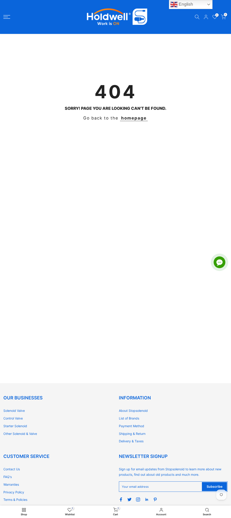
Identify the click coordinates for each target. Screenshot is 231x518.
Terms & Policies (15, 500)
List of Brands (129, 418)
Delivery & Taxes (131, 441)
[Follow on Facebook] (121, 499)
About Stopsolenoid (133, 411)
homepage (134, 117)
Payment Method (131, 426)
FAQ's (7, 477)
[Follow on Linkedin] (147, 499)
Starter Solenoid (15, 426)
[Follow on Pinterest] (155, 499)
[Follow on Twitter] (129, 499)
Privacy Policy (13, 492)
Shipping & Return (132, 434)
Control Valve (13, 418)
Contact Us (11, 469)
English (185, 4)
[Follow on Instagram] (138, 499)
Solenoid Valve (14, 411)
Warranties (11, 484)
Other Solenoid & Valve (20, 434)
